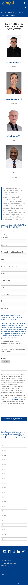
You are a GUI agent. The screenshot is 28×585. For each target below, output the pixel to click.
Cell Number (5, 308)
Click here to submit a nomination (14, 399)
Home (2, 15)
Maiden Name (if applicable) (12, 252)
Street (3, 273)
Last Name (5, 245)
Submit (6, 361)
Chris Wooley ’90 (14, 173)
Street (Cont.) (6, 280)
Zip (2, 301)
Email (3, 259)
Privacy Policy (4, 574)
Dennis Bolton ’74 (14, 136)
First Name (5, 238)
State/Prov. (5, 294)
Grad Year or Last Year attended (11, 267)
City (2, 287)
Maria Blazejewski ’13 (14, 99)
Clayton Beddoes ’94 (14, 62)
